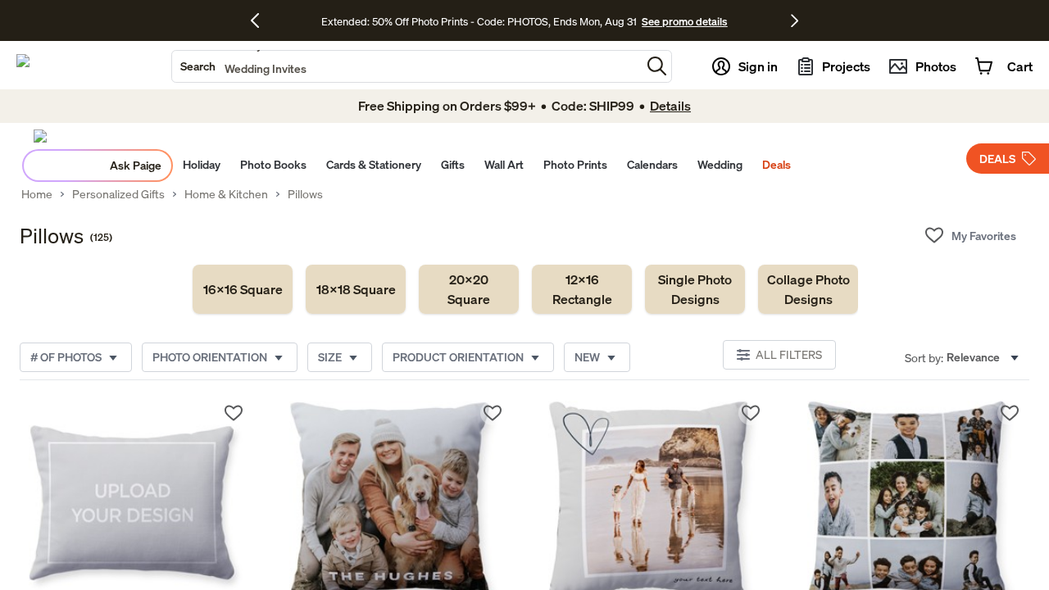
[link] (243, 289)
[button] (657, 66)
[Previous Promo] (261, 20)
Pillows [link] (305, 194)
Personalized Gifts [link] (118, 194)
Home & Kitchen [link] (226, 194)
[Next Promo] (794, 20)
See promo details (684, 21)
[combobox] (406, 66)
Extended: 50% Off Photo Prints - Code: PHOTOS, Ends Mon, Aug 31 (479, 21)
